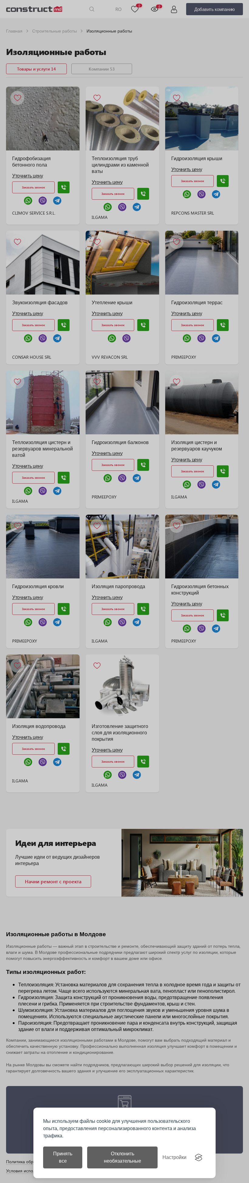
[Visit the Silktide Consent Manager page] (198, 1157)
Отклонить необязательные (122, 1157)
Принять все (62, 1157)
